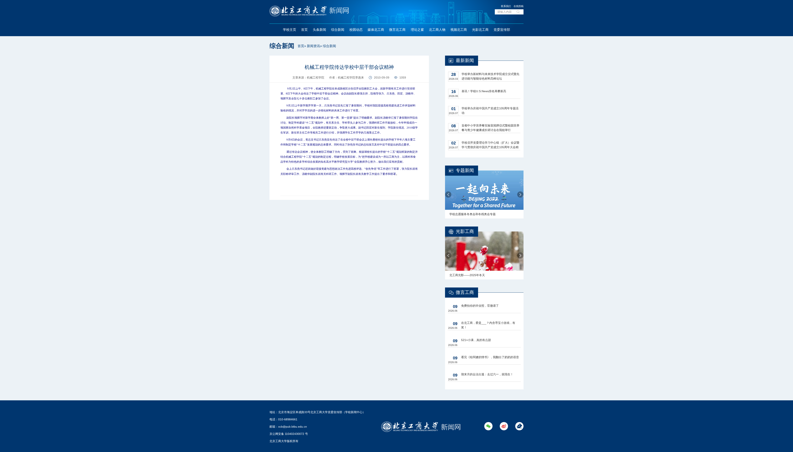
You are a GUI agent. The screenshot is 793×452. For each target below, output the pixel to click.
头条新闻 (319, 29)
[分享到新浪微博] (260, 69)
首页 (304, 29)
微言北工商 (397, 29)
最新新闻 (465, 60)
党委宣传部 (502, 29)
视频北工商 (458, 29)
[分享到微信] (260, 60)
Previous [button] (448, 194)
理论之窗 (417, 29)
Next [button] (520, 194)
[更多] (260, 78)
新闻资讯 (313, 46)
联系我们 (506, 6)
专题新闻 (465, 170)
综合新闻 (337, 29)
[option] (484, 194)
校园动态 (356, 29)
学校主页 (289, 29)
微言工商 (465, 292)
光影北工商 (480, 29)
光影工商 (465, 231)
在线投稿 (519, 6)
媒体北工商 (376, 29)
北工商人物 (437, 29)
